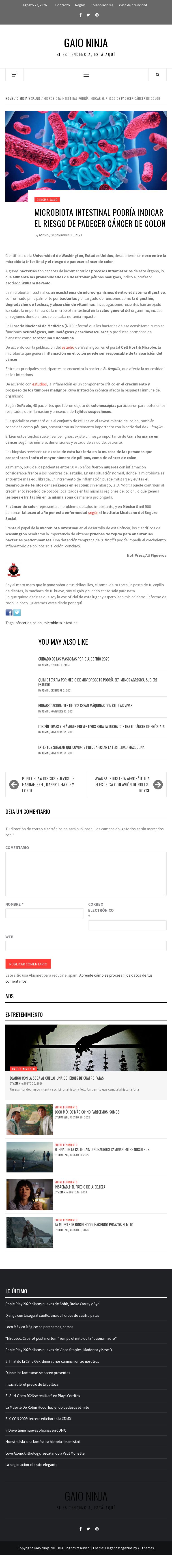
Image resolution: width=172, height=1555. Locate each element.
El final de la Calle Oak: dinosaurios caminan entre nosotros (102, 1149)
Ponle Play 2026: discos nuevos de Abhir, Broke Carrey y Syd (52, 1303)
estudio (68, 347)
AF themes (146, 1548)
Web (9, 936)
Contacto (62, 5)
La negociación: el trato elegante (31, 1464)
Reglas (80, 5)
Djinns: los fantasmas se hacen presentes (37, 1372)
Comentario (17, 847)
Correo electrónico (99, 910)
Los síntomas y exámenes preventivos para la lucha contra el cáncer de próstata (101, 726)
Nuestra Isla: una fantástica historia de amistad (42, 1441)
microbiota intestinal (60, 622)
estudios (39, 384)
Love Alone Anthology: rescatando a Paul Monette (45, 1453)
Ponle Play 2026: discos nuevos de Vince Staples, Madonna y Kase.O (58, 1349)
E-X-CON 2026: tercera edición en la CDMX (38, 1418)
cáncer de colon (28, 622)
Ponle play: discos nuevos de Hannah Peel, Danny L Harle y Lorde (48, 784)
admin (44, 235)
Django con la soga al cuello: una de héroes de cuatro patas (57, 1078)
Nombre (14, 904)
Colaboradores (102, 5)
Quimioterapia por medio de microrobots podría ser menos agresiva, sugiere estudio (97, 682)
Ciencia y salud (47, 199)
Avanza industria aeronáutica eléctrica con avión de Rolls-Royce (122, 784)
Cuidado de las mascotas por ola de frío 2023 (73, 659)
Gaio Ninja (86, 43)
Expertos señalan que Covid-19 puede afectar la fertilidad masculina (91, 747)
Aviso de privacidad (132, 5)
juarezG (63, 1117)
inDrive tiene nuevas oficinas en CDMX (35, 1430)
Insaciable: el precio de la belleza (80, 1187)
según (93, 512)
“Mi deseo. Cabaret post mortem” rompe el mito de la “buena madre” (61, 1338)
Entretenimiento (23, 1069)
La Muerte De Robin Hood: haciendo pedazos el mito (94, 1224)
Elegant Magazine (119, 1548)
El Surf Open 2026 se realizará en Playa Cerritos (42, 1395)
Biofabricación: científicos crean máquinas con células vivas (85, 705)
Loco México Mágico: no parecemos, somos (87, 1112)
